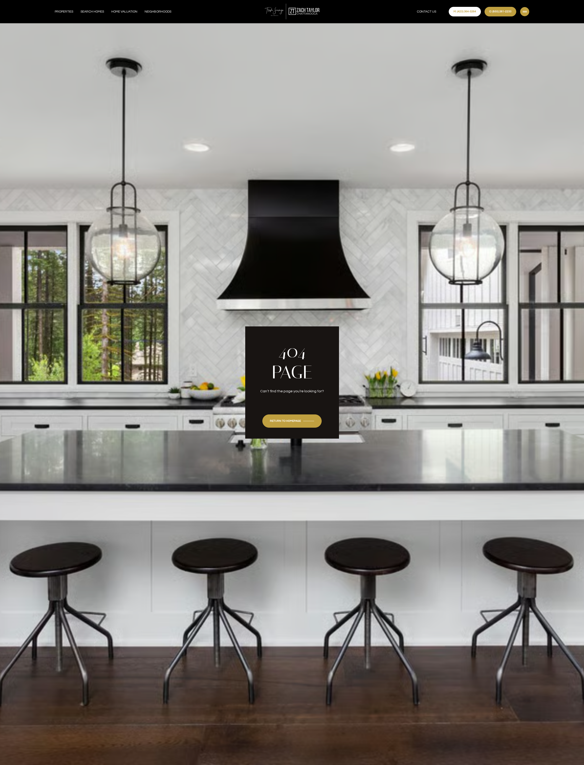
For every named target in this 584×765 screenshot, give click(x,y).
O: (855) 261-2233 (500, 11)
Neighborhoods (158, 11)
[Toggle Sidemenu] (524, 11)
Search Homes (92, 11)
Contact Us (426, 11)
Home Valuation (124, 11)
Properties (64, 11)
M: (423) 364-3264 (465, 11)
